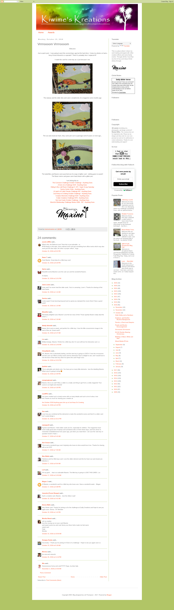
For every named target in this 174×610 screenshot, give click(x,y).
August (118, 347)
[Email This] (67, 229)
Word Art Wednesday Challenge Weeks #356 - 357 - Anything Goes (72, 202)
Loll (43, 470)
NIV (121, 90)
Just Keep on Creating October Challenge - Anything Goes (72, 193)
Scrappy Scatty (47, 540)
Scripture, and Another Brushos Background (122, 318)
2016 (116, 373)
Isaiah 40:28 (115, 90)
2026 (116, 283)
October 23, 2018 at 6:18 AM (51, 545)
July (117, 350)
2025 (116, 285)
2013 (116, 381)
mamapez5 (45, 425)
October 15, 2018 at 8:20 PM (51, 263)
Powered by (118, 190)
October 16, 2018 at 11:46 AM (51, 344)
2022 (116, 294)
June (117, 353)
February (119, 364)
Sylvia (44, 269)
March (118, 361)
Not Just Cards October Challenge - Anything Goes (72, 200)
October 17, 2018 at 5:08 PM (51, 487)
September (119, 344)
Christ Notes (122, 92)
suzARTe (45, 394)
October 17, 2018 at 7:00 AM (51, 450)
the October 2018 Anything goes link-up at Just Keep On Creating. (63, 402)
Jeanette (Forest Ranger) (51, 493)
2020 (116, 299)
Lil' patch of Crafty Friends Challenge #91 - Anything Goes (72, 191)
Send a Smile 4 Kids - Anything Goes (72, 189)
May (117, 355)
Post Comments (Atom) (53, 580)
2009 (116, 392)
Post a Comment (45, 573)
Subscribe (123, 184)
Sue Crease (46, 442)
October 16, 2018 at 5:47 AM (51, 333)
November (119, 310)
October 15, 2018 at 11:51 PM (51, 278)
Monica (44, 551)
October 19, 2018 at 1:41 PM (51, 512)
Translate (127, 46)
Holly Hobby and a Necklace (124, 315)
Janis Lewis (46, 284)
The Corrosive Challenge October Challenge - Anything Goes (72, 183)
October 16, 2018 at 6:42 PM (51, 405)
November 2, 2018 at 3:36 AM (51, 569)
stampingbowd (47, 380)
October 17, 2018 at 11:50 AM (51, 475)
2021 (116, 296)
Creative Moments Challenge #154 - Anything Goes (72, 196)
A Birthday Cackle (127, 200)
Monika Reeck (47, 518)
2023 (116, 291)
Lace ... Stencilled (127, 261)
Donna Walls (46, 505)
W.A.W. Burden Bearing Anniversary (122, 333)
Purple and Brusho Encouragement (121, 326)
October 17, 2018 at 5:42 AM (51, 436)
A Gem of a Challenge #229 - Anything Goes (72, 185)
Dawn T (44, 257)
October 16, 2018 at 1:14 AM (51, 292)
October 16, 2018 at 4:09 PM (51, 374)
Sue (43, 411)
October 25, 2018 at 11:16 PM (51, 557)
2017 (116, 370)
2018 (116, 305)
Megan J (45, 481)
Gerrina (44, 298)
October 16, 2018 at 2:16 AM (51, 319)
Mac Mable (45, 456)
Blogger (109, 595)
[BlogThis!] (69, 229)
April (117, 358)
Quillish (44, 366)
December (119, 307)
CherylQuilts (46, 351)
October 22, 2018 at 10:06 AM (51, 533)
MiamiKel (45, 312)
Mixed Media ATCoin (121, 341)
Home (41, 32)
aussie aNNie (46, 242)
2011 (115, 386)
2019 (116, 302)
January (118, 366)
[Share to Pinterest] (74, 229)
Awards (51, 32)
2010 (116, 389)
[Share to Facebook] (72, 229)
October (118, 313)
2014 (116, 378)
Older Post (103, 577)
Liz (43, 339)
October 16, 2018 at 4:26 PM (51, 387)
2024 (116, 288)
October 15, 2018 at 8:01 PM (51, 251)
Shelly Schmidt (47, 325)
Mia (43, 563)
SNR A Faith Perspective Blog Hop (127, 245)
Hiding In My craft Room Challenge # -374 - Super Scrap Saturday (72, 187)
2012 (116, 384)
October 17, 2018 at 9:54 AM (51, 463)
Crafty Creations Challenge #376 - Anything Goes (72, 198)
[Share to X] (70, 229)
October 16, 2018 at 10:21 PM (51, 419)
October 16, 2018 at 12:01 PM (51, 360)
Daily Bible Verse (123, 80)
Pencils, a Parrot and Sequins (124, 322)
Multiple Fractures (127, 214)
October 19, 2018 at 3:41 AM (51, 498)
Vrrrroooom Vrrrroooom (122, 329)
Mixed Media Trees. (128, 229)
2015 (116, 375)
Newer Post (41, 577)
